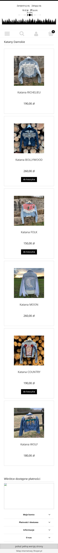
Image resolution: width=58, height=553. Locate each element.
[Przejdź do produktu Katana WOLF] (29, 423)
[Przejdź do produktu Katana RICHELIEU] (29, 71)
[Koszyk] (50, 33)
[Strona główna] (29, 17)
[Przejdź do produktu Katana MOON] (29, 283)
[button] (7, 33)
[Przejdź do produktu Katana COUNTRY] (29, 350)
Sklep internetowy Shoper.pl (29, 550)
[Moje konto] (36, 33)
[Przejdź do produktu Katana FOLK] (29, 211)
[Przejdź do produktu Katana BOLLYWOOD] (29, 138)
